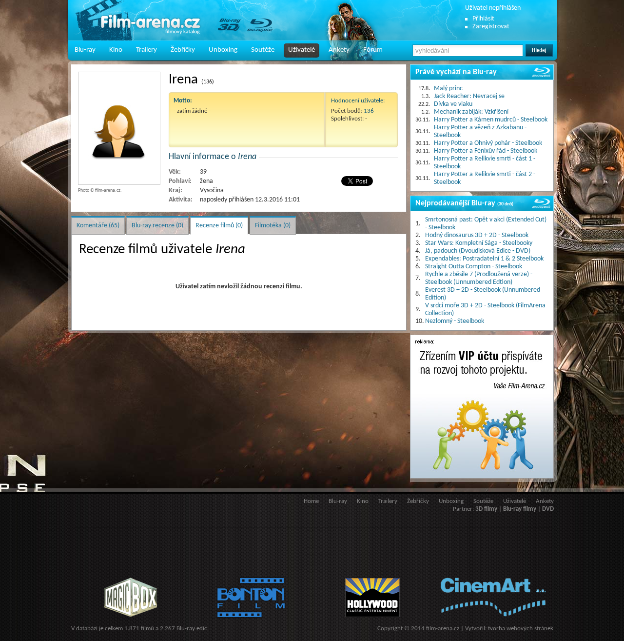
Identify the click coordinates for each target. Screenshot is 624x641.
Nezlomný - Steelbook (454, 321)
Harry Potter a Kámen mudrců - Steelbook (490, 120)
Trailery (146, 50)
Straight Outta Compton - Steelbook (473, 266)
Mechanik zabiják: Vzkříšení (471, 112)
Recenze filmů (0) (219, 225)
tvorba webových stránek (520, 628)
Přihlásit (483, 19)
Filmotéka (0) (273, 225)
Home (311, 501)
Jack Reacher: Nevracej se (469, 96)
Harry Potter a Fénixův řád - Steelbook (485, 151)
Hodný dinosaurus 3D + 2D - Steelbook (476, 235)
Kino (115, 50)
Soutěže (262, 50)
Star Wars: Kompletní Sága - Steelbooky (478, 243)
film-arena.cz (442, 628)
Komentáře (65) (98, 225)
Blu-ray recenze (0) (157, 225)
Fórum (373, 50)
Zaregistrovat (490, 26)
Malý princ (448, 88)
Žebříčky (183, 50)
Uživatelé (301, 50)
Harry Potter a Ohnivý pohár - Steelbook (488, 143)
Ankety (339, 50)
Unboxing (223, 50)
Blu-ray (85, 50)
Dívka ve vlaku (453, 104)
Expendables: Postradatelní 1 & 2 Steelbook (484, 259)
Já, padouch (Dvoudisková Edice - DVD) (477, 251)
